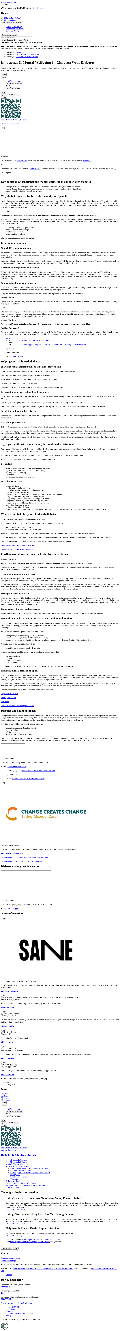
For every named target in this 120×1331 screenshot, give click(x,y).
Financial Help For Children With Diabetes (21, 1183)
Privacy (8, 1316)
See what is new (39, 8)
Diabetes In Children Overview (28, 55)
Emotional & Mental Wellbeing (27, 57)
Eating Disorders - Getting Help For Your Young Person (21, 861)
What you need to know (10, 124)
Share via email (13, 81)
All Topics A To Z (12, 31)
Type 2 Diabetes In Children (16, 1162)
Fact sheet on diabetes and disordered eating (38, 771)
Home (18, 52)
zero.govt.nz (22, 161)
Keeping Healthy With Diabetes (17, 1166)
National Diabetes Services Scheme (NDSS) (28, 779)
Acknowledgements (25, 1079)
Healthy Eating (15, 1175)
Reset (23, 40)
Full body (4, 1096)
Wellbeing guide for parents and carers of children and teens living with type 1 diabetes (54, 345)
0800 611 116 (35, 169)
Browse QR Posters (14, 120)
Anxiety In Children (8, 698)
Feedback (9, 1311)
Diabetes (4, 1094)
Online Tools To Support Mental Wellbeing (17, 549)
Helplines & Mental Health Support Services (17, 545)
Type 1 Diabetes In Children (16, 1160)
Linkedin (9, 1275)
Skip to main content (8, 2)
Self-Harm (5, 702)
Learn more (16, 1209)
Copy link (14, 83)
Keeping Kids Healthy (14, 27)
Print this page (13, 88)
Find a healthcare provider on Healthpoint (16, 1303)
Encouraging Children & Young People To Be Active (30, 1173)
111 (115, 169)
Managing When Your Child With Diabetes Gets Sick (25, 1185)
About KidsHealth (12, 1307)
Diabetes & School (13, 1181)
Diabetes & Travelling (14, 1187)
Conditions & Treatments (15, 29)
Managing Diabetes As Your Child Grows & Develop (30, 1168)
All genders (5, 1100)
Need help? (87, 161)
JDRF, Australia (18, 357)
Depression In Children (9, 694)
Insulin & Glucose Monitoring (17, 1164)
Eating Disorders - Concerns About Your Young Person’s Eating (24, 857)
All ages (4, 1098)
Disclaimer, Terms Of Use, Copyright (19, 1313)
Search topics (9, 40)
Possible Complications (19, 1177)
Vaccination (14, 1179)
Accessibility (10, 1309)
